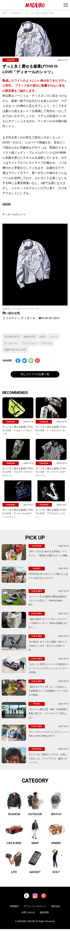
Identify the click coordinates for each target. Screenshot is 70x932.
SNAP (35, 843)
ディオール (10, 343)
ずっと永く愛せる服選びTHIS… (41, 13)
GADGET (35, 872)
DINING (56, 843)
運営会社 (55, 906)
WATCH (56, 814)
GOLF (56, 872)
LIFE (14, 872)
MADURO (29, 336)
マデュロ (46, 343)
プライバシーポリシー (35, 906)
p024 (42, 336)
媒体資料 (44, 912)
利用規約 (14, 906)
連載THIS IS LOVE (15, 349)
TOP (4, 13)
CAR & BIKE (14, 843)
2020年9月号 (11, 336)
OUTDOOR (35, 814)
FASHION (16, 13)
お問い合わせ (28, 912)
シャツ (53, 336)
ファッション (29, 343)
